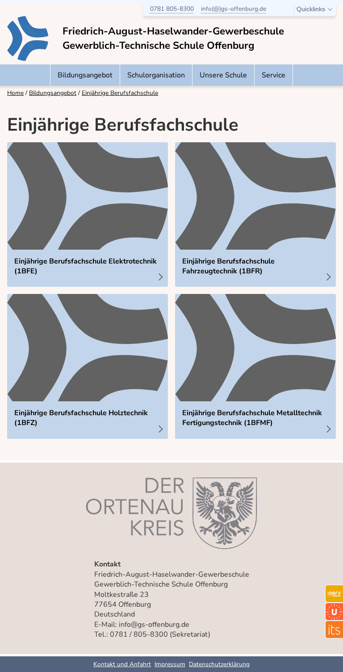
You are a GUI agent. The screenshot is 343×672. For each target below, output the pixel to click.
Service (273, 75)
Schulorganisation (156, 75)
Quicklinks (311, 9)
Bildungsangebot (85, 75)
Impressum (170, 664)
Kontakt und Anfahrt (122, 664)
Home (15, 93)
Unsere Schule (223, 75)
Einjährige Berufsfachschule (120, 93)
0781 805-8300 (172, 8)
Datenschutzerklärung (219, 664)
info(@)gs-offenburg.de (233, 8)
